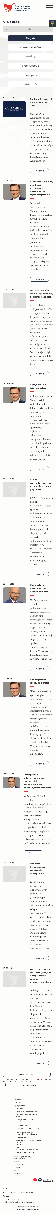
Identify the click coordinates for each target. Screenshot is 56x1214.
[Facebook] (35, 1180)
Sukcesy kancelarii (31, 66)
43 (27, 1079)
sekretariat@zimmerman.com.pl (21, 1202)
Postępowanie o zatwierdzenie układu (27, 1129)
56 (26, 1081)
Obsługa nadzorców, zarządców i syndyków (28, 1141)
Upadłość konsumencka (25, 1145)
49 (50, 1079)
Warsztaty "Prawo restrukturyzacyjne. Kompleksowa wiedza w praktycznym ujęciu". (41, 975)
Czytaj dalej (39, 171)
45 (34, 1079)
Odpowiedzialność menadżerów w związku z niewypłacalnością (28, 1148)
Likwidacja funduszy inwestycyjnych (22, 1157)
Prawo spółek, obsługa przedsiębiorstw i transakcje (26, 1133)
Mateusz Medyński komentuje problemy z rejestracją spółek (41, 293)
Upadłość (19, 1109)
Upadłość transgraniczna (25, 1152)
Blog (16, 1170)
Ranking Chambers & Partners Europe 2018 (41, 102)
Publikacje (31, 56)
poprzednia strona (26, 1074)
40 (16, 1079)
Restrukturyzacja (22, 1125)
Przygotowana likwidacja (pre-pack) (27, 1120)
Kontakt (17, 1173)
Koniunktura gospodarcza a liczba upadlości (39, 588)
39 (12, 1079)
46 (38, 1079)
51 (8, 1081)
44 (30, 1079)
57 (30, 1081)
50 (4, 1081)
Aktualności (19, 1164)
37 (4, 1079)
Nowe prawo (31, 75)
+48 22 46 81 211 (12, 1200)
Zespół (17, 1103)
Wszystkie (31, 38)
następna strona (29, 1085)
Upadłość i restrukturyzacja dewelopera (26, 1115)
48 (46, 1079)
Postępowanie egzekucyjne (26, 1111)
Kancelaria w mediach (30, 47)
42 (23, 1079)
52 (11, 1081)
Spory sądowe (21, 1137)
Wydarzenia (31, 84)
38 (8, 1079)
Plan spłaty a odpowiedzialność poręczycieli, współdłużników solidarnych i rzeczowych (37, 781)
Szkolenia (18, 1167)
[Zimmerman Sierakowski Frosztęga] (16, 8)
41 (19, 1079)
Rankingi (17, 1161)
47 (42, 1079)
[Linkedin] (40, 1180)
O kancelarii (19, 1100)
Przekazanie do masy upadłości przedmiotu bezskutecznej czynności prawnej (41, 188)
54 (19, 1081)
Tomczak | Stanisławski (28, 1209)
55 (22, 1081)
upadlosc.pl (48, 1180)
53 (15, 1081)
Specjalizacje (19, 1106)
